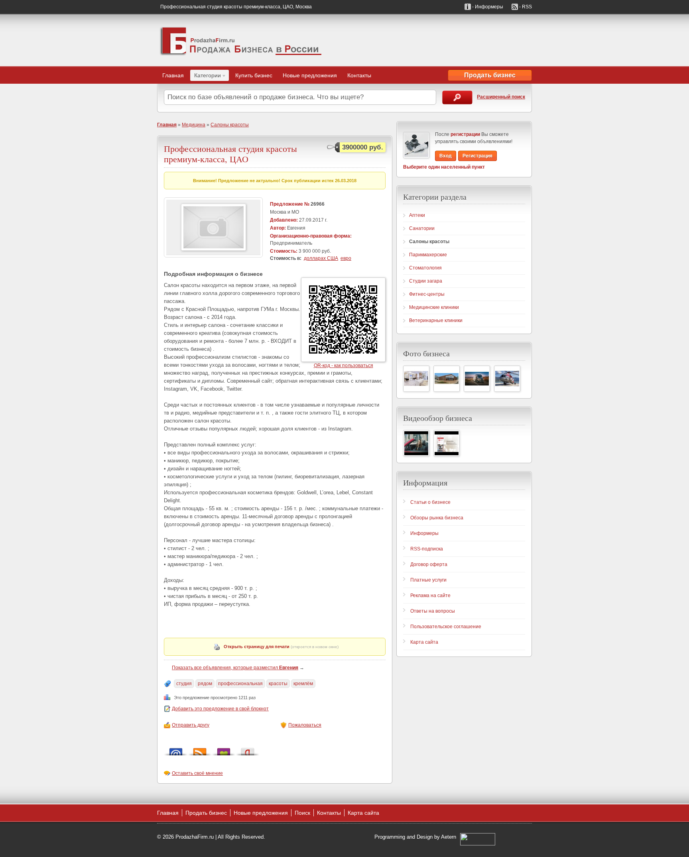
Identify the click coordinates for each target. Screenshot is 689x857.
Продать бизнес (490, 75)
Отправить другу (190, 725)
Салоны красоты (230, 125)
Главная (173, 75)
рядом (205, 683)
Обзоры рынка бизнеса (436, 518)
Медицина (193, 125)
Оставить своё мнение (197, 773)
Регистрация (477, 156)
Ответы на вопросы (432, 611)
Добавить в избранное (224, 749)
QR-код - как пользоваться (343, 365)
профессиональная (240, 683)
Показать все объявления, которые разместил (235, 667)
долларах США (321, 258)
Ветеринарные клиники (436, 320)
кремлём (303, 683)
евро (346, 258)
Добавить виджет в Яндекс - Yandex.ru (248, 749)
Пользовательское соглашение (445, 626)
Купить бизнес (253, 75)
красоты (278, 683)
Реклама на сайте (430, 595)
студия (184, 683)
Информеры (424, 533)
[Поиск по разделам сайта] (457, 97)
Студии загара (425, 281)
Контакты (359, 75)
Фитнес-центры (427, 294)
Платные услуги (428, 580)
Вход (445, 156)
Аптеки (417, 215)
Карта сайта (424, 642)
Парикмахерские (428, 254)
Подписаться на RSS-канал (200, 749)
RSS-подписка (426, 549)
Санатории (422, 228)
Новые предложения (310, 75)
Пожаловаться (304, 725)
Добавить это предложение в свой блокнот (220, 709)
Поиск (302, 813)
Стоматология (425, 268)
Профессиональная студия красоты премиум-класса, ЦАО (230, 154)
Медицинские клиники (434, 307)
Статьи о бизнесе (430, 502)
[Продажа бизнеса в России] (241, 40)
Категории (205, 76)
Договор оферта (428, 564)
